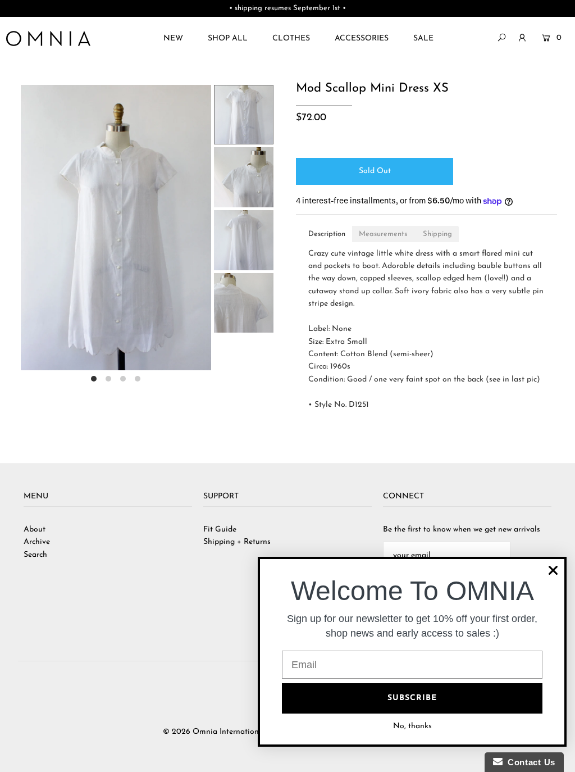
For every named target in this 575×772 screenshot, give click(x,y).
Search (35, 555)
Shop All (228, 38)
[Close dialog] (553, 570)
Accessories (362, 38)
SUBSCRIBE (412, 698)
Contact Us (529, 762)
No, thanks (412, 726)
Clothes (291, 38)
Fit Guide (219, 529)
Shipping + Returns (237, 542)
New (173, 38)
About (34, 529)
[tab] (327, 234)
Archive (37, 542)
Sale (423, 38)
